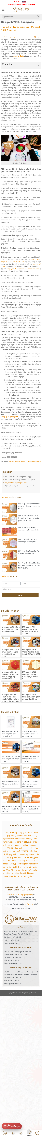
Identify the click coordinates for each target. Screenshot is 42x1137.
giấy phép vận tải (10, 867)
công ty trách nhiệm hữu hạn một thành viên (22, 269)
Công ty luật (25, 993)
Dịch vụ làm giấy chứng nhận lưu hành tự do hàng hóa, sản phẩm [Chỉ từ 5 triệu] (28, 518)
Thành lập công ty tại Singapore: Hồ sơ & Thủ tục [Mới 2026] (30, 733)
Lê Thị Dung (29, 904)
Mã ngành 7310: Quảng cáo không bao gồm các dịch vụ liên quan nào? (22, 480)
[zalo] (21, 1133)
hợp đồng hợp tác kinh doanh (24, 873)
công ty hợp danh (15, 845)
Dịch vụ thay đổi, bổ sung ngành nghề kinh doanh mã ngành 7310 (22, 486)
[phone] (29, 1132)
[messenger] (37, 1133)
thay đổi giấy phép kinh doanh (15, 848)
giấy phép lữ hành (16, 854)
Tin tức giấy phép (21, 27)
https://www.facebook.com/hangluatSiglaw (25, 461)
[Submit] (38, 17)
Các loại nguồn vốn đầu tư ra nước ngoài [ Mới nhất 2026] (11, 758)
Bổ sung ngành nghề (10, 37)
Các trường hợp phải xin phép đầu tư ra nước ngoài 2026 (30, 758)
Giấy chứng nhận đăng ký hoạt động (20, 895)
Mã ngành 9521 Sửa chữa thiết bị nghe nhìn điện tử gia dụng (11, 809)
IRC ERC (30, 857)
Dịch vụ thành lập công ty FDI (15, 832)
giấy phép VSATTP (20, 851)
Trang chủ (6, 27)
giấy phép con (29, 845)
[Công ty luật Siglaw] (21, 9)
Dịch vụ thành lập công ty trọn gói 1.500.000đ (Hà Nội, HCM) (31, 809)
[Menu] (3, 10)
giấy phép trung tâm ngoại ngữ (24, 864)
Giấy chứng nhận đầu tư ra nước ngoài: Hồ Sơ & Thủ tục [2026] (10, 733)
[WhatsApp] (13, 1133)
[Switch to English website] (24, 1)
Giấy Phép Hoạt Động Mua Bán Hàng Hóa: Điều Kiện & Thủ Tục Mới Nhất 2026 (29, 565)
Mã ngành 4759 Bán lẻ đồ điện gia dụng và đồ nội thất (10, 783)
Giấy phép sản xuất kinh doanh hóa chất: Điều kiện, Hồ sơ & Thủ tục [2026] (29, 506)
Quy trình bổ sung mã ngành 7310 (16, 483)
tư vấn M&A (8, 876)
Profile (16, 1)
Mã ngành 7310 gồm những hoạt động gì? (18, 477)
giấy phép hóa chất (18, 857)
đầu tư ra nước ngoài (23, 876)
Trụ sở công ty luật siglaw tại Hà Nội (21, 4)
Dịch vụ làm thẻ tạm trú (21, 870)
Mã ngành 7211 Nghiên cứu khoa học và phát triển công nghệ (30, 783)
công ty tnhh (22, 842)
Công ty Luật (18, 56)
